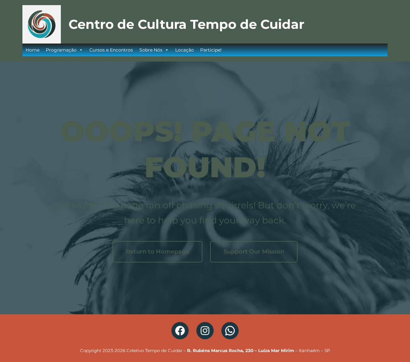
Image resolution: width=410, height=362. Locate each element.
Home (32, 50)
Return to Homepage (157, 251)
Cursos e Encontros (111, 50)
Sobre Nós (150, 50)
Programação (61, 50)
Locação (184, 50)
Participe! (211, 50)
